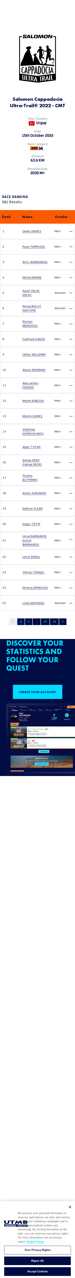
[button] (12, 621)
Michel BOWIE (32, 277)
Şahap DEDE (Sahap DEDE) (32, 462)
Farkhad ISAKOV (33, 339)
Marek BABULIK (33, 400)
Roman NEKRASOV (30, 323)
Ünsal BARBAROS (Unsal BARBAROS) (34, 540)
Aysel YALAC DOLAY (31, 292)
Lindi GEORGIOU (33, 603)
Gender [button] (61, 217)
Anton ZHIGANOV (34, 493)
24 (54, 621)
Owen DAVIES (31, 231)
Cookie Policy (35, 1241)
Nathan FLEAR (32, 508)
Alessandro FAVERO (30, 385)
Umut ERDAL (31, 557)
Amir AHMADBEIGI (35, 262)
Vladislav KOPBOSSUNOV (33, 431)
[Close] (70, 1207)
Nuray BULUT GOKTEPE (31, 308)
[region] (37, 1239)
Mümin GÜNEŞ (32, 416)
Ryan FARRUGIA (33, 246)
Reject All (37, 1260)
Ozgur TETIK (31, 524)
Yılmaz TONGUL (33, 572)
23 (45, 621)
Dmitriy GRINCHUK (35, 587)
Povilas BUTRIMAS (30, 477)
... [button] (37, 621)
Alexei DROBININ (33, 370)
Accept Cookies (37, 1271)
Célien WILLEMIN (34, 354)
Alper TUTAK (31, 447)
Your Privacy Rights (37, 1250)
